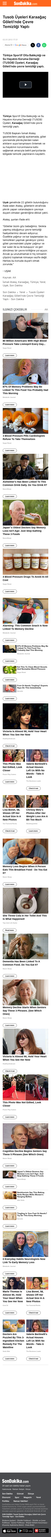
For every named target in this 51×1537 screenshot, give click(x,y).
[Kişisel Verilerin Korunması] (36, 1523)
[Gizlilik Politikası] (24, 1520)
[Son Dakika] (25, 3)
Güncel (20, 1493)
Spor (17, 1497)
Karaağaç (17, 123)
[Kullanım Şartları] (9, 1520)
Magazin (28, 1497)
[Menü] (5, 3)
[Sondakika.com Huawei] (41, 1531)
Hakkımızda (6, 1489)
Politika (5, 1501)
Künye (28, 1489)
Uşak (6, 202)
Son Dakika (7, 1493)
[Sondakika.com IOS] (9, 1531)
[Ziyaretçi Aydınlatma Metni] (13, 1525)
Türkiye (7, 116)
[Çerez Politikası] (17, 1523)
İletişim (21, 1489)
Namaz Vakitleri (20, 1501)
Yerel (38, 1497)
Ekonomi (6, 1497)
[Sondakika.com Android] (25, 1531)
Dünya (31, 1493)
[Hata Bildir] (29, 1525)
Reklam (15, 1489)
